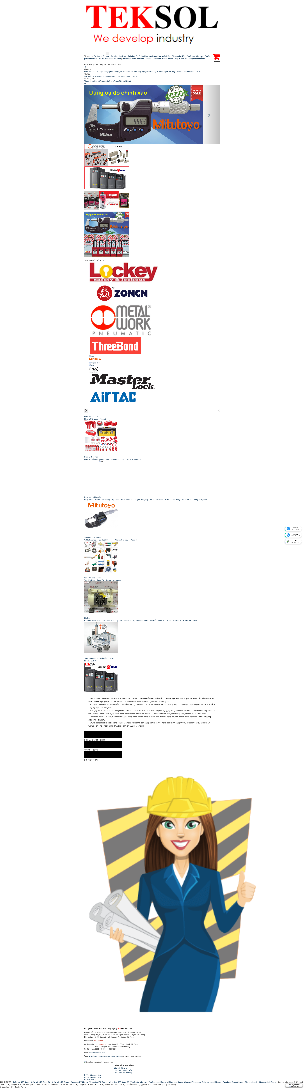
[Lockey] (123, 272)
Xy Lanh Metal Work (123, 620)
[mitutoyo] (95, 359)
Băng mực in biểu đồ (267, 1082)
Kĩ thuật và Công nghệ (111, 76)
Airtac (195, 620)
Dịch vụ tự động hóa (133, 459)
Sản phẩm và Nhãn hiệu (93, 76)
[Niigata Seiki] (94, 362)
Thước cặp (106, 499)
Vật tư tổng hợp (90, 540)
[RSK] (94, 369)
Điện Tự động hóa (106, 71)
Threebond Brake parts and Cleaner (206, 1082)
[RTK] (91, 365)
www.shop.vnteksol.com (98, 1056)
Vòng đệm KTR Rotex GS (119, 1082)
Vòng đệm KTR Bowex (98, 1082)
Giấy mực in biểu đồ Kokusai (126, 540)
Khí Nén (150, 71)
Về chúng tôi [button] (89, 78)
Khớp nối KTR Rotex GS (40, 1082)
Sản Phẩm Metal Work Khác (160, 620)
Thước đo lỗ (186, 499)
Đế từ (152, 499)
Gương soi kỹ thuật (200, 499)
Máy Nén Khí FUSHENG (182, 620)
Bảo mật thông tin (120, 1068)
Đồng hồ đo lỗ (126, 499)
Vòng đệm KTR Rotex (79, 1082)
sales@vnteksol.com (97, 1052)
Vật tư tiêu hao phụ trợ (162, 71)
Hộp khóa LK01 (164, 56)
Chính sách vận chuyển (123, 1070)
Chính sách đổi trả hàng (123, 1072)
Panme (97, 499)
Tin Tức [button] (87, 74)
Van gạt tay (117, 580)
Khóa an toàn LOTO (91, 71)
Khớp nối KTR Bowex (60, 1082)
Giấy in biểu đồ (251, 1082)
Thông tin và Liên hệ (92, 81)
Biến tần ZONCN (90, 661)
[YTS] (91, 356)
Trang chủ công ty (107, 81)
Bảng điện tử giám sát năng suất (96, 459)
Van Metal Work (108, 620)
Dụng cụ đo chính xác (122, 71)
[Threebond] (115, 345)
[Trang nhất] (85, 67)
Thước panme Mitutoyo (158, 1082)
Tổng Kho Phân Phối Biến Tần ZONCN (185, 71)
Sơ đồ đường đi (90, 1080)
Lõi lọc (108, 580)
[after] (86, 411)
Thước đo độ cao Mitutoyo (180, 1082)
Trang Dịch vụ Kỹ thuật (122, 81)
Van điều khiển (89, 580)
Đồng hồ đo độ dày (141, 499)
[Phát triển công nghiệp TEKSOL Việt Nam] (152, 26)
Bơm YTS (100, 580)
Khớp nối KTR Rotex (21, 1082)
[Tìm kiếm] (107, 53)
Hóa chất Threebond (105, 540)
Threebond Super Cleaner (233, 1082)
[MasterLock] (122, 380)
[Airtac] (113, 398)
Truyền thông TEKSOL (128, 76)
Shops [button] (87, 69)
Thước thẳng (175, 499)
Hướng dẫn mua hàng (92, 1075)
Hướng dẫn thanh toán (92, 1077)
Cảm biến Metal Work (92, 620)
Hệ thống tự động (117, 459)
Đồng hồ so (88, 499)
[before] (219, 410)
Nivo (167, 499)
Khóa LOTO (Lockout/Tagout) (95, 419)
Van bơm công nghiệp (139, 71)
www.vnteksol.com (115, 1056)
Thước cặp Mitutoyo (139, 1082)
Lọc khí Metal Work (140, 620)
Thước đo (159, 499)
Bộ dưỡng (115, 499)
